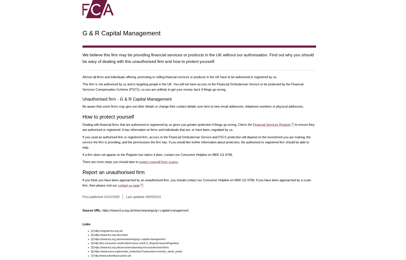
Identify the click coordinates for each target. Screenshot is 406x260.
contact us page (130, 185)
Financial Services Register (273, 124)
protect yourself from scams (158, 162)
